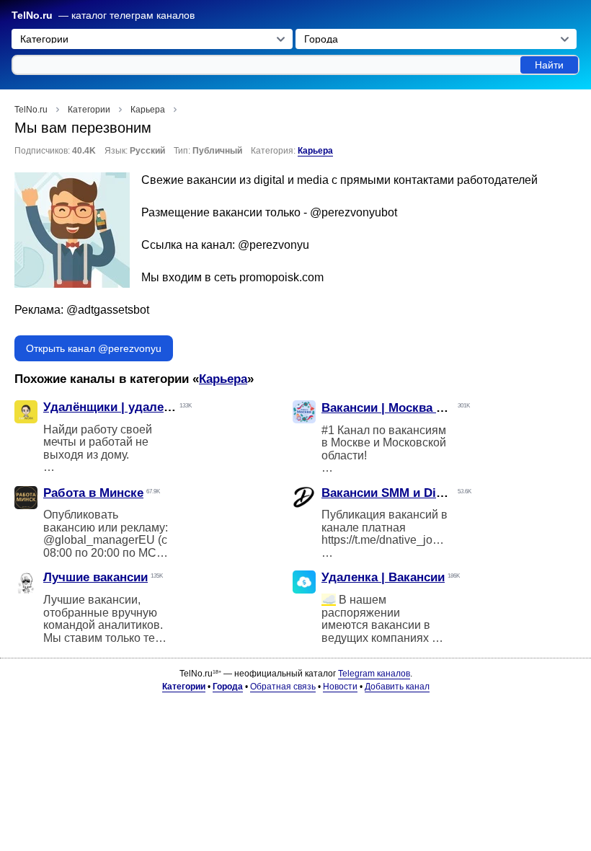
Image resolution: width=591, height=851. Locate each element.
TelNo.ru (32, 15)
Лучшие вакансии (95, 577)
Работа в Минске (93, 493)
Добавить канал (397, 687)
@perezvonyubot (353, 212)
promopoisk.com (281, 277)
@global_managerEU (99, 540)
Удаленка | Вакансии (383, 577)
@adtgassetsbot (107, 310)
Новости (340, 687)
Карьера (315, 151)
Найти (549, 65)
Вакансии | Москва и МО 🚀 (403, 408)
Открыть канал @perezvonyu (93, 348)
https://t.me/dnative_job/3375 (394, 540)
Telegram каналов (374, 674)
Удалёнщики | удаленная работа (139, 407)
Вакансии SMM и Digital (391, 493)
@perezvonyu (273, 245)
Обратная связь (283, 687)
